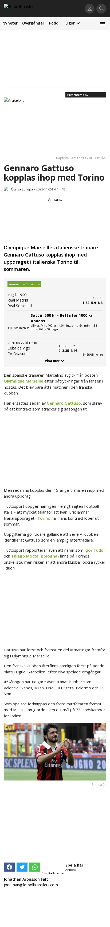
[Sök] (101, 9)
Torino (43, 518)
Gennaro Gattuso (64, 403)
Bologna (49, 556)
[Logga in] (90, 9)
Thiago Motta (24, 556)
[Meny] (102, 23)
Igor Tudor (94, 550)
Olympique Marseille (23, 381)
